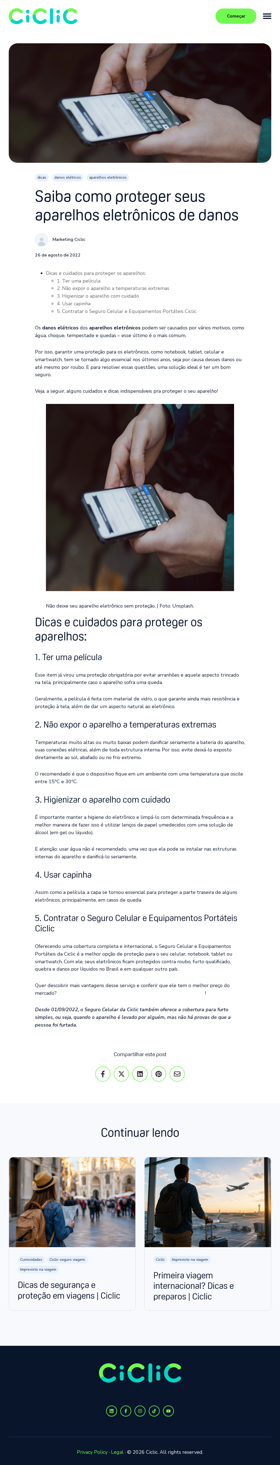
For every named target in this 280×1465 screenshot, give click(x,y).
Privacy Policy (92, 1452)
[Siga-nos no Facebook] (125, 1411)
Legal (117, 1452)
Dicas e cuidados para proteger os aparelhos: (96, 273)
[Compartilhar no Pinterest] (158, 1074)
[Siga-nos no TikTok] (154, 1411)
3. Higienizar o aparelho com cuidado (98, 296)
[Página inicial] (43, 16)
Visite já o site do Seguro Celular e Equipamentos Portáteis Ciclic (131, 993)
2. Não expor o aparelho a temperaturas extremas (113, 288)
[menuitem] (80, 1395)
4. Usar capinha (74, 303)
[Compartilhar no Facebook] (102, 1074)
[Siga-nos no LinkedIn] (111, 1411)
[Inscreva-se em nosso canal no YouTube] (168, 1411)
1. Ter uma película (78, 281)
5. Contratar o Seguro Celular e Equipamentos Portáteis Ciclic (126, 311)
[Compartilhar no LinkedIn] (140, 1074)
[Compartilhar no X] (121, 1074)
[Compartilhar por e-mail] (177, 1074)
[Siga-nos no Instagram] (140, 1411)
